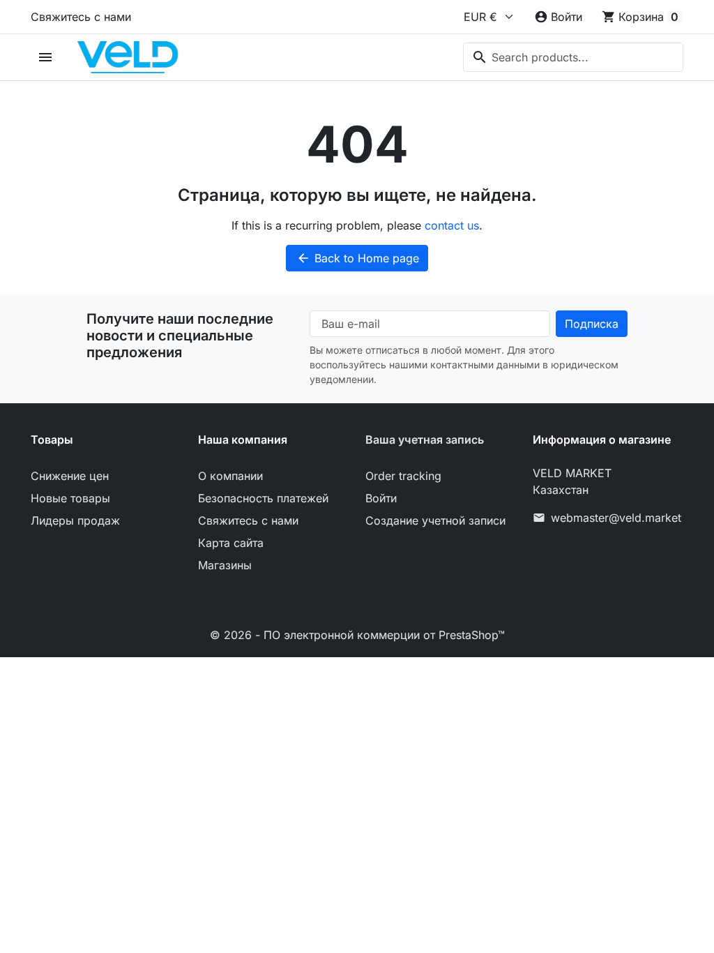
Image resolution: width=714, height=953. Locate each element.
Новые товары (70, 498)
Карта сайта (231, 543)
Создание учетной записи (435, 520)
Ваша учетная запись (424, 440)
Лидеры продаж (75, 520)
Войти (381, 498)
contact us (452, 225)
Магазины (225, 565)
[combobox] (573, 57)
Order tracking (403, 476)
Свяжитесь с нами (81, 17)
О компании (230, 476)
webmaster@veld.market (616, 518)
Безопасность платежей (263, 498)
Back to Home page (357, 258)
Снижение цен (70, 476)
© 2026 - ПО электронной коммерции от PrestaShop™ (357, 635)
